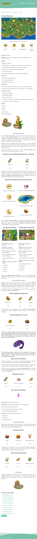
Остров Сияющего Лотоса (7, 501)
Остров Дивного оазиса (7, 511)
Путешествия (14, 12)
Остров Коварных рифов (7, 509)
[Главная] (6, 3)
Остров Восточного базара (7, 505)
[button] (18, 3)
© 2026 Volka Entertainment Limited (7, 537)
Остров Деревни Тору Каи (7, 494)
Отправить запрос (31, 3)
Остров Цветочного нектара (8, 499)
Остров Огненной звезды (7, 497)
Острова (20, 12)
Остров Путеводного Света (7, 513)
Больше (4, 515)
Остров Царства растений (7, 503)
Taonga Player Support (6, 12)
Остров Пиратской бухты (7, 507)
